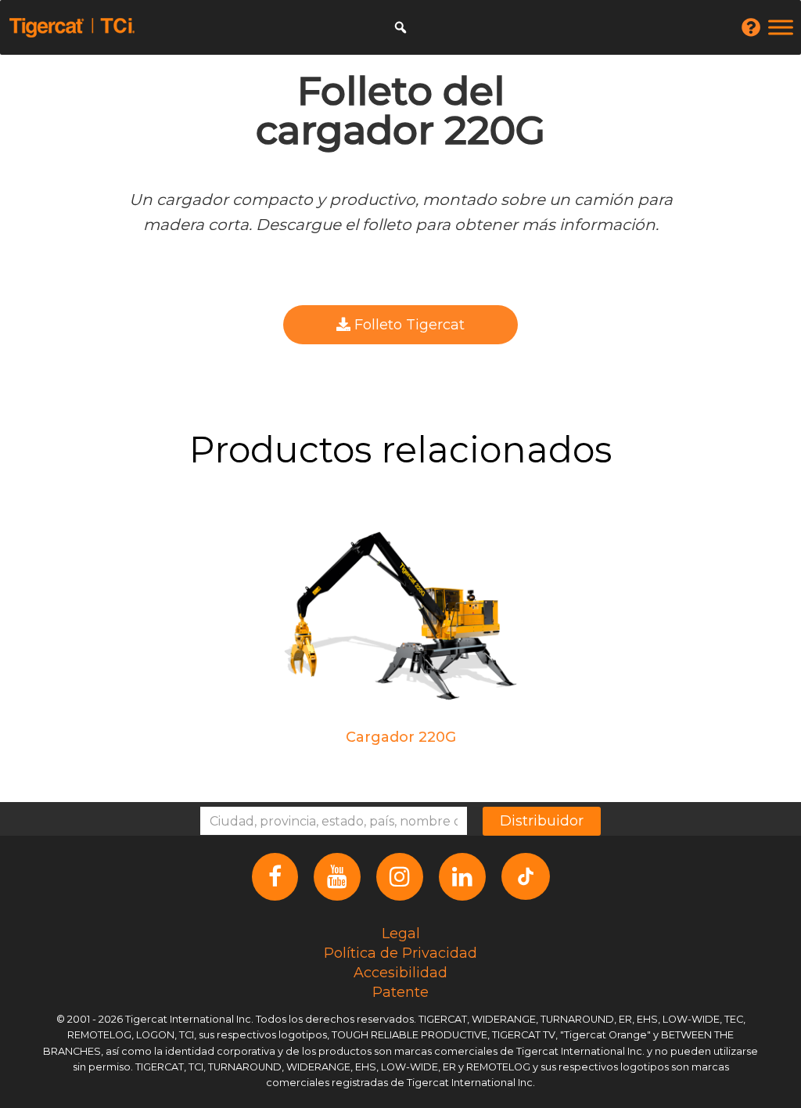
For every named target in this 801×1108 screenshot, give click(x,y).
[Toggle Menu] (780, 27)
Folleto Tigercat (407, 324)
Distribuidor (542, 820)
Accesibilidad (400, 972)
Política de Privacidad (400, 953)
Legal (401, 933)
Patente (400, 992)
